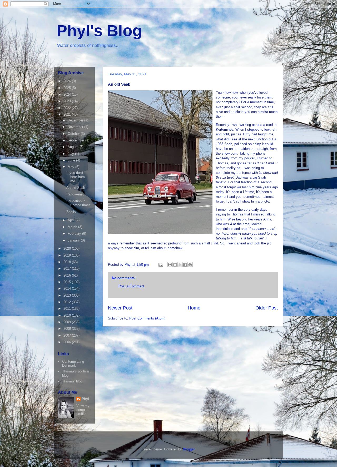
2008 (67, 329)
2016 (67, 275)
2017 (67, 269)
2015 (67, 282)
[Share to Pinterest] (190, 264)
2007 (67, 335)
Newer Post (120, 308)
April (72, 220)
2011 (67, 309)
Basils (71, 212)
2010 (67, 315)
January (74, 240)
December (76, 120)
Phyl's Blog (99, 31)
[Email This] (170, 264)
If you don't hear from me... (75, 177)
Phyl (85, 399)
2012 (67, 302)
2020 (67, 248)
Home (194, 308)
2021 (67, 114)
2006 (67, 342)
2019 (67, 255)
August (74, 147)
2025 (67, 88)
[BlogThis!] (175, 264)
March (73, 227)
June (72, 160)
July (71, 154)
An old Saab (75, 188)
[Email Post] (160, 265)
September (76, 140)
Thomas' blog (72, 381)
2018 (67, 262)
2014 (67, 289)
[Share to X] (180, 264)
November (76, 127)
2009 (67, 322)
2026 (67, 81)
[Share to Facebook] (185, 264)
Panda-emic (75, 194)
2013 (67, 295)
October (74, 134)
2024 (67, 94)
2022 (67, 108)
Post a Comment (131, 286)
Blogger (188, 449)
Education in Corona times (78, 203)
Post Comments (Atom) (147, 318)
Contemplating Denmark (73, 364)
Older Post (266, 308)
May (71, 167)
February (75, 233)
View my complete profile (83, 410)
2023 (67, 101)
